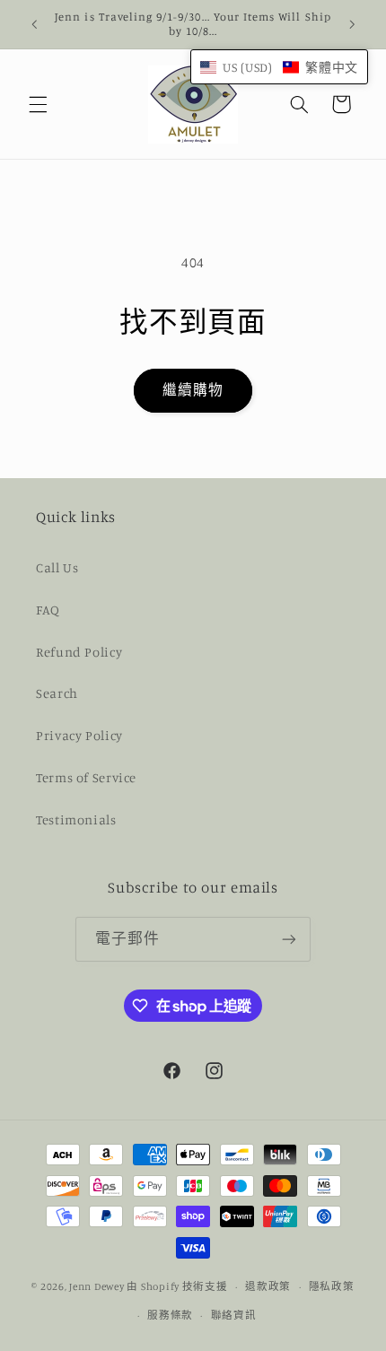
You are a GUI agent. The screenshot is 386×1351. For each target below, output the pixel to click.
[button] (37, 104)
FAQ (48, 609)
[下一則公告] (352, 24)
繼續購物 (193, 389)
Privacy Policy (79, 735)
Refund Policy (79, 651)
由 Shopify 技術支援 (177, 1286)
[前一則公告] (34, 24)
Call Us (57, 567)
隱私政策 (332, 1286)
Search (57, 693)
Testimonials (76, 819)
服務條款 (170, 1315)
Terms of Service (86, 777)
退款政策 (268, 1286)
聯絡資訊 (234, 1315)
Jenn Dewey (96, 1286)
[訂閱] (289, 939)
